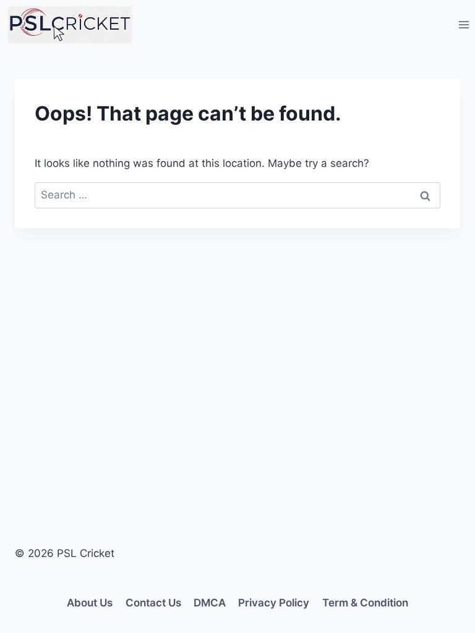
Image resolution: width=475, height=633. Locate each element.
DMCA (210, 603)
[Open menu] (463, 24)
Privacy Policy (273, 603)
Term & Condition (365, 603)
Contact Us (153, 603)
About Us (90, 603)
